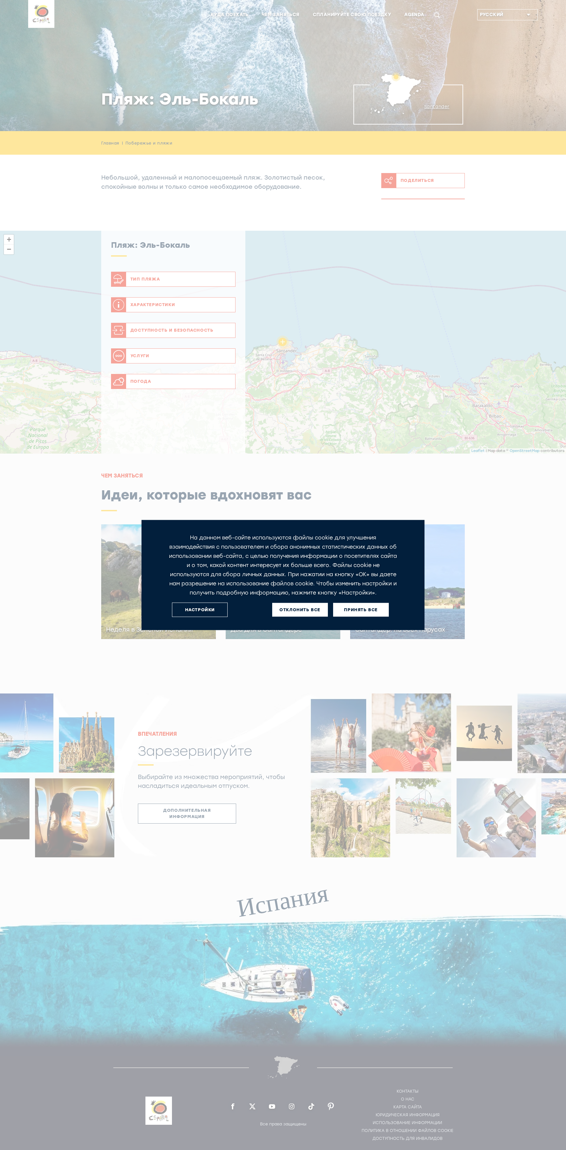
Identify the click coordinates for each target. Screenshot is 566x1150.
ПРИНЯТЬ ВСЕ (361, 609)
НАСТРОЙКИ (200, 609)
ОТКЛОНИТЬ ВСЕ (299, 609)
